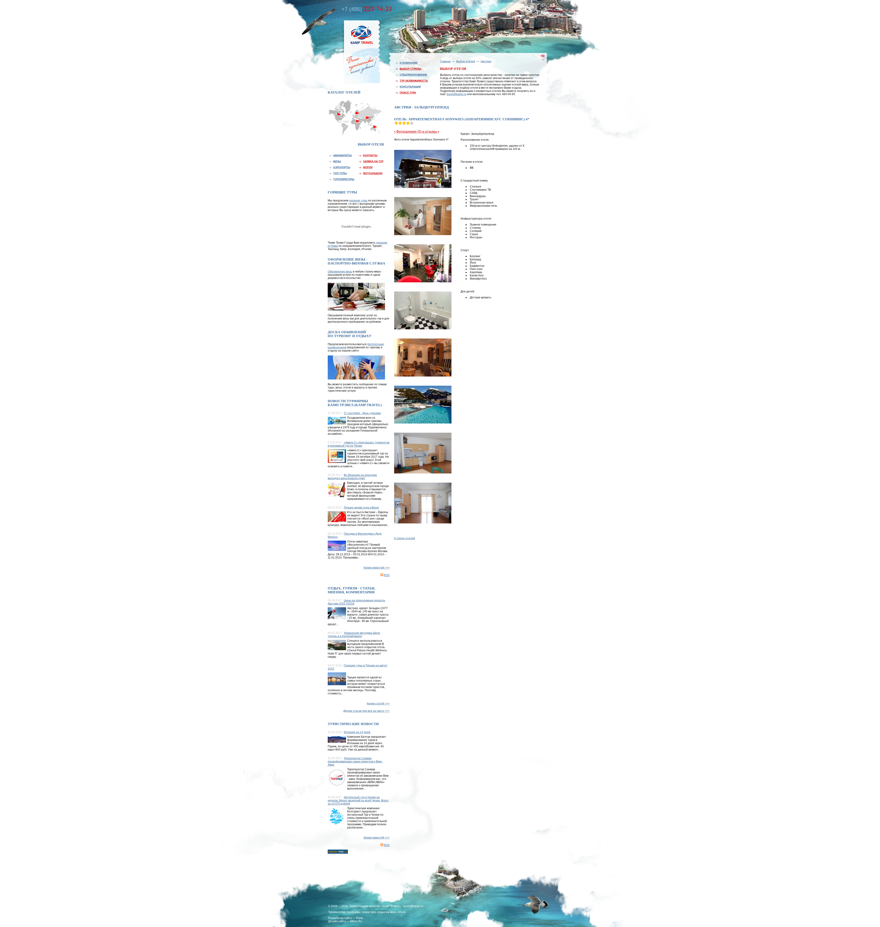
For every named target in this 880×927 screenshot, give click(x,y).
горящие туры (358, 200)
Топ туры (340, 173)
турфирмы (353, 912)
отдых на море (386, 912)
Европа (356, 112)
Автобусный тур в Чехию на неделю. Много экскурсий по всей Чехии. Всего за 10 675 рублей (358, 800)
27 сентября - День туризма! (362, 413)
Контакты (370, 155)
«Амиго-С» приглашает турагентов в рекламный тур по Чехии (358, 444)
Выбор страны (410, 68)
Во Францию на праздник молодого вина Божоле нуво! (352, 476)
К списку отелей (404, 538)
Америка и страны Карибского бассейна (340, 123)
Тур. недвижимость (414, 80)
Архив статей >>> (378, 703)
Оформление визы (340, 271)
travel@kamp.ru (456, 94)
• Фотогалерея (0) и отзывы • (416, 131)
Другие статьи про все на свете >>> (366, 710)
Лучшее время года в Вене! (361, 507)
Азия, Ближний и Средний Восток (368, 121)
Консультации (410, 86)
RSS (387, 575)
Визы (337, 161)
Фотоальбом (372, 173)
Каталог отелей (344, 92)
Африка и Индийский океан (356, 130)
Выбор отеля (371, 144)
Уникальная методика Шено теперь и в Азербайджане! (354, 634)
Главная (445, 61)
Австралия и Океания (376, 129)
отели (402, 912)
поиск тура (369, 912)
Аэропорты (341, 167)
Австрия (486, 61)
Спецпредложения (413, 74)
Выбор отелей (465, 61)
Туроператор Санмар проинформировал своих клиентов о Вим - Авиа (355, 761)
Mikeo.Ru (356, 921)
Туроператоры (343, 179)
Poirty (359, 918)
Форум (367, 167)
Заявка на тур (373, 161)
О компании (408, 62)
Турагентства (336, 912)
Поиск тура (408, 92)
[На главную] (352, 51)
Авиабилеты (342, 155)
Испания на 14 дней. (357, 732)
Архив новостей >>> (376, 567)
